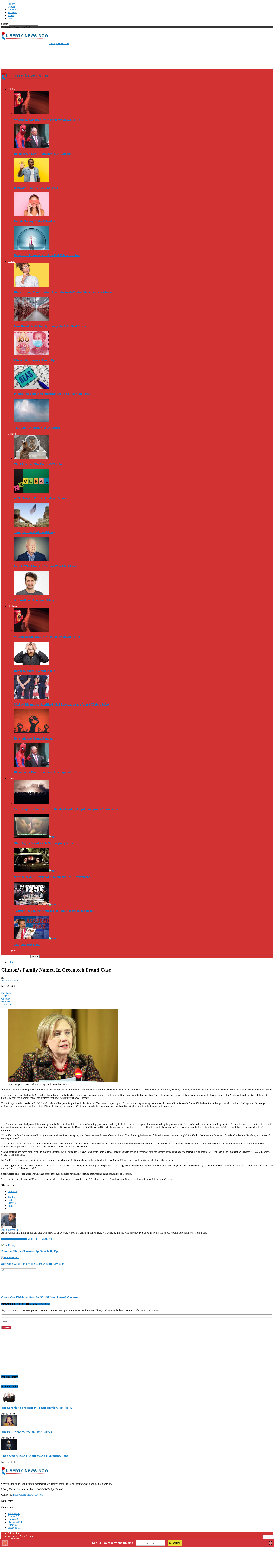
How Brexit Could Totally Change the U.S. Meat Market (51, 326)
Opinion (12, 9)
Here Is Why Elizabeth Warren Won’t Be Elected (45, 566)
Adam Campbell (9, 980)
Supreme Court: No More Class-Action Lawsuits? (33, 1263)
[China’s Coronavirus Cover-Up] (31, 353)
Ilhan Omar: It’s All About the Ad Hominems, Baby (34, 1455)
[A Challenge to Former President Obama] (31, 492)
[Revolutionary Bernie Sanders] (31, 732)
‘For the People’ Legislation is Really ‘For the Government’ (52, 876)
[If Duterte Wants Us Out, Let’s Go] (31, 181)
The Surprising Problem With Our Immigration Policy (36, 1407)
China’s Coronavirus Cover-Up (34, 360)
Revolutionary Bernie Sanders (33, 738)
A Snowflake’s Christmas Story (34, 600)
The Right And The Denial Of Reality (38, 464)
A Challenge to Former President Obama (40, 498)
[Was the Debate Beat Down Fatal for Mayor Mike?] (31, 113)
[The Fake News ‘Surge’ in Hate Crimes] (9, 1425)
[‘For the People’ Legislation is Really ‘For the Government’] (35, 870)
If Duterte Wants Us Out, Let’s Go (36, 187)
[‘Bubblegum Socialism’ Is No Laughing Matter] (35, 836)
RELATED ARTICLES (14, 1239)
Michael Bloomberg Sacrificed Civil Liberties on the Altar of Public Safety (62, 704)
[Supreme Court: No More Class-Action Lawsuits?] (10, 1257)
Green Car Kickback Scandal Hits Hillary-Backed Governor (40, 1297)
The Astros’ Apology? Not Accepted (37, 427)
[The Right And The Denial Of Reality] (31, 458)
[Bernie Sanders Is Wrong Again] (31, 664)
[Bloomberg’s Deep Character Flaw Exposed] (31, 147)
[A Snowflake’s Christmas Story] (31, 593)
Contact (11, 18)
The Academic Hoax (27, 944)
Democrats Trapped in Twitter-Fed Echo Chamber (47, 255)
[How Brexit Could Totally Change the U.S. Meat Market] (31, 320)
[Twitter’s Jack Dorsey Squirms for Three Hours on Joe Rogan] (35, 904)
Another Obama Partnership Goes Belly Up (29, 1251)
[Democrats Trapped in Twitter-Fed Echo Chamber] (31, 249)
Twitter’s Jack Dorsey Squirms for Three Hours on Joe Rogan (54, 910)
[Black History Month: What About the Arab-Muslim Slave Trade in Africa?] (31, 286)
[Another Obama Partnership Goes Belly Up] (8, 1245)
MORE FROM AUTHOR (41, 1239)
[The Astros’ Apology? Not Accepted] (31, 421)
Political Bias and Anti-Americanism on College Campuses (52, 393)
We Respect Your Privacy (20, 1536)
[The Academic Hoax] (35, 938)
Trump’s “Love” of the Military (34, 532)
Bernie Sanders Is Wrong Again (34, 670)
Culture (11, 6)
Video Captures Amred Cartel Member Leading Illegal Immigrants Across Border (67, 809)
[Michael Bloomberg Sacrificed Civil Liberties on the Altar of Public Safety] (31, 698)
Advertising (13, 1533)
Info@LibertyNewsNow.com (28, 1494)
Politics (11, 4)
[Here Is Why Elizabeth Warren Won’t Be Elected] (31, 560)
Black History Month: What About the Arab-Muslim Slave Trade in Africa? (63, 292)
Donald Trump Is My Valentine (34, 221)
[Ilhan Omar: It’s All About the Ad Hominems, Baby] (9, 1449)
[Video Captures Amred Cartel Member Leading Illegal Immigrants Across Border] (31, 803)
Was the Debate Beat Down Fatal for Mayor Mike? (47, 119)
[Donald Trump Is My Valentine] (31, 215)
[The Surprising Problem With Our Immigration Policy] (9, 1401)
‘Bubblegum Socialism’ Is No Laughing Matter (44, 843)
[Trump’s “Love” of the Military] (31, 526)
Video (11, 15)
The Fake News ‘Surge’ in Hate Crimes (26, 1431)
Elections (12, 12)
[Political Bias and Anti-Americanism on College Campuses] (31, 387)
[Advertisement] (59, 56)
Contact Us (13, 1538)
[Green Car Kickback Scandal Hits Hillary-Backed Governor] (18, 1291)
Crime (11, 962)
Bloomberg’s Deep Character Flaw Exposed (42, 153)
